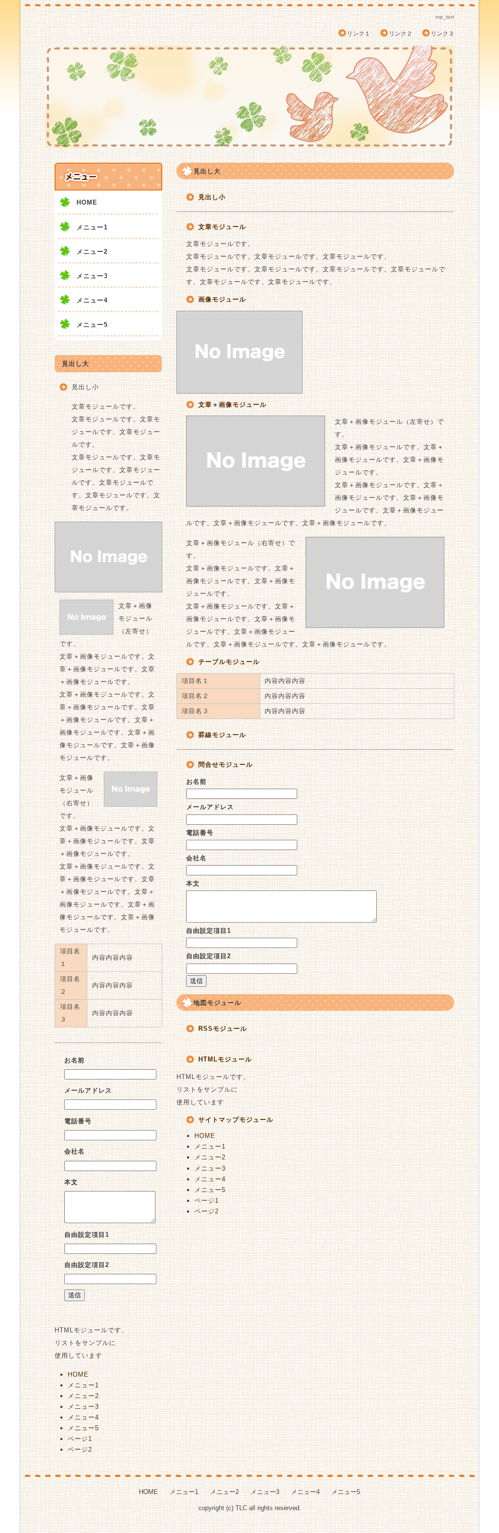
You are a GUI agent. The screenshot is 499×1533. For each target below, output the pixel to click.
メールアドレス (210, 807)
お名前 (196, 781)
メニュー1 (210, 1146)
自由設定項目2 (208, 956)
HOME (204, 1135)
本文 (193, 883)
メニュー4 (210, 1179)
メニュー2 (210, 1157)
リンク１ (358, 33)
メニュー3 (210, 1168)
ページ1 (206, 1200)
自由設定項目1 (208, 930)
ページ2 (206, 1211)
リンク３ (442, 33)
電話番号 (199, 832)
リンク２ (400, 33)
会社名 (196, 858)
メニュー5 (210, 1189)
